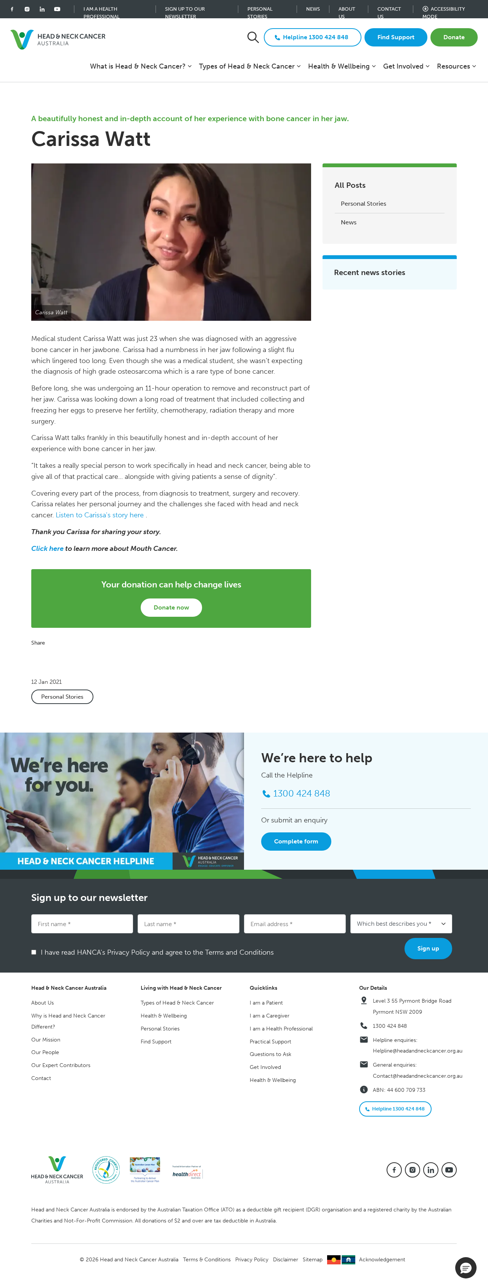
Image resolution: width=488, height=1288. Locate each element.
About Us (347, 9)
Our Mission (45, 1040)
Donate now (171, 607)
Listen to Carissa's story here (100, 515)
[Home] (60, 1169)
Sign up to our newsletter (185, 9)
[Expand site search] (253, 37)
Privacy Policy (251, 1259)
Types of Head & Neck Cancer (247, 66)
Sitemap (313, 1259)
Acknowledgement (382, 1259)
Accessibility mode (443, 9)
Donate (454, 37)
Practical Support (270, 1041)
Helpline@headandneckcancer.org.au (417, 1051)
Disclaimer (285, 1259)
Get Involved (403, 66)
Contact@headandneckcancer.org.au (417, 1076)
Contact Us (389, 9)
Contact (41, 1078)
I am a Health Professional (101, 9)
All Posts (350, 185)
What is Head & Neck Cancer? (138, 66)
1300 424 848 (390, 1026)
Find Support (395, 37)
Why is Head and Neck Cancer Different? (68, 1021)
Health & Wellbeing (339, 66)
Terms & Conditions (207, 1259)
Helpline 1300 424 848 (315, 37)
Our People (45, 1052)
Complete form (296, 841)
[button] (466, 1267)
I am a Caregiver (269, 1016)
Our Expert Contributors (60, 1065)
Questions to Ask (270, 1054)
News (313, 9)
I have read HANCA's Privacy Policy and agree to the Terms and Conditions (160, 952)
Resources (453, 66)
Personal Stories (260, 9)
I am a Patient (266, 1003)
